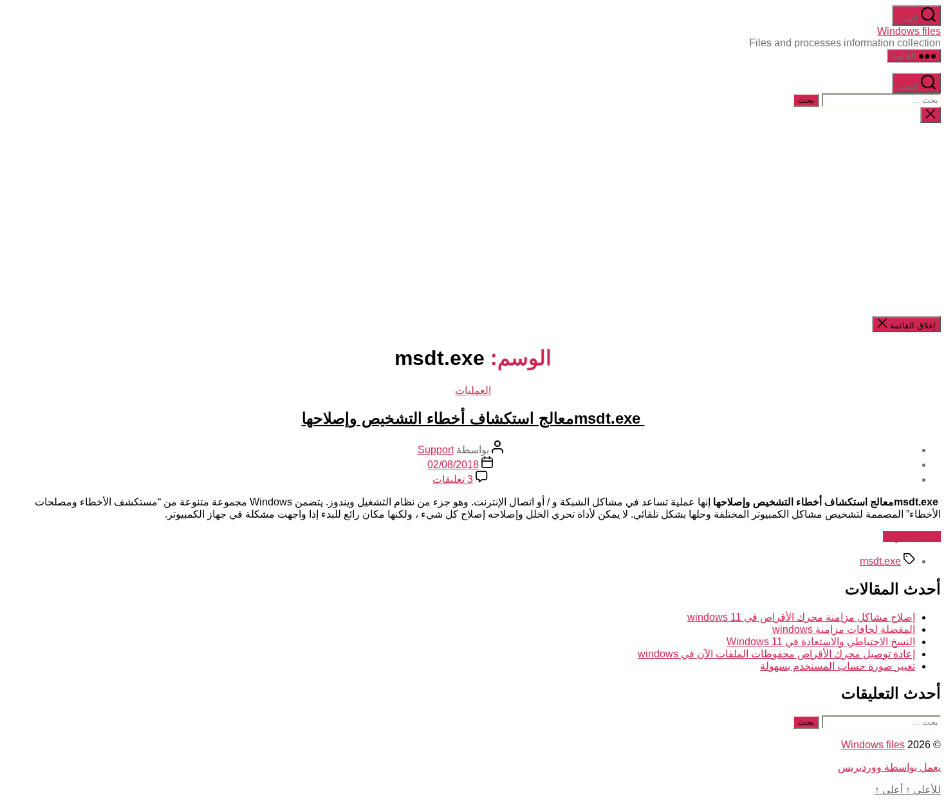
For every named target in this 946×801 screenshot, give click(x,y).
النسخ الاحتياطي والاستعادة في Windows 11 (821, 641)
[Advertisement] (473, 219)
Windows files (909, 31)
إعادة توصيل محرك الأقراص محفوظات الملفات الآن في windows (776, 653)
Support (436, 449)
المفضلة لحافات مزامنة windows (843, 629)
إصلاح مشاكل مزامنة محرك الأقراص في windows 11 (801, 617)
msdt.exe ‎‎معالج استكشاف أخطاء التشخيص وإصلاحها (473, 418)
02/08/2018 (453, 464)
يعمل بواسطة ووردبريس (889, 767)
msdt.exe (880, 561)
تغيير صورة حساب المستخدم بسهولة (837, 666)
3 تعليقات (452, 479)
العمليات (473, 390)
